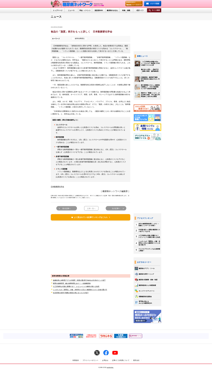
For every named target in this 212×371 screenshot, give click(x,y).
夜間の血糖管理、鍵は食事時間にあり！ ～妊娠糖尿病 (72, 283)
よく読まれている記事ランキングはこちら (91, 217)
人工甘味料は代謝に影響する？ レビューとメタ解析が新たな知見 (76, 286)
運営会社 (136, 360)
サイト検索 (156, 10)
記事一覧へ (91, 208)
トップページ (57, 10)
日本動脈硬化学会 (57, 187)
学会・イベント (85, 10)
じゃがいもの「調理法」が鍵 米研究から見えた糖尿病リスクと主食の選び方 (80, 290)
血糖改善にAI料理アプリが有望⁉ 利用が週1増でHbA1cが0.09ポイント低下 (79, 280)
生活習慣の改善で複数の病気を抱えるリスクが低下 (71, 293)
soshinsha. (110, 367)
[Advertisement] (90, 247)
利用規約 (76, 360)
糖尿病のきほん (112, 10)
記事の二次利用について (121, 360)
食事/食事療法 (79, 38)
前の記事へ (66, 208)
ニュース (71, 10)
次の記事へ (116, 208)
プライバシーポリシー (90, 360)
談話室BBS (99, 10)
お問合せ (105, 360)
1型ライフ (140, 10)
